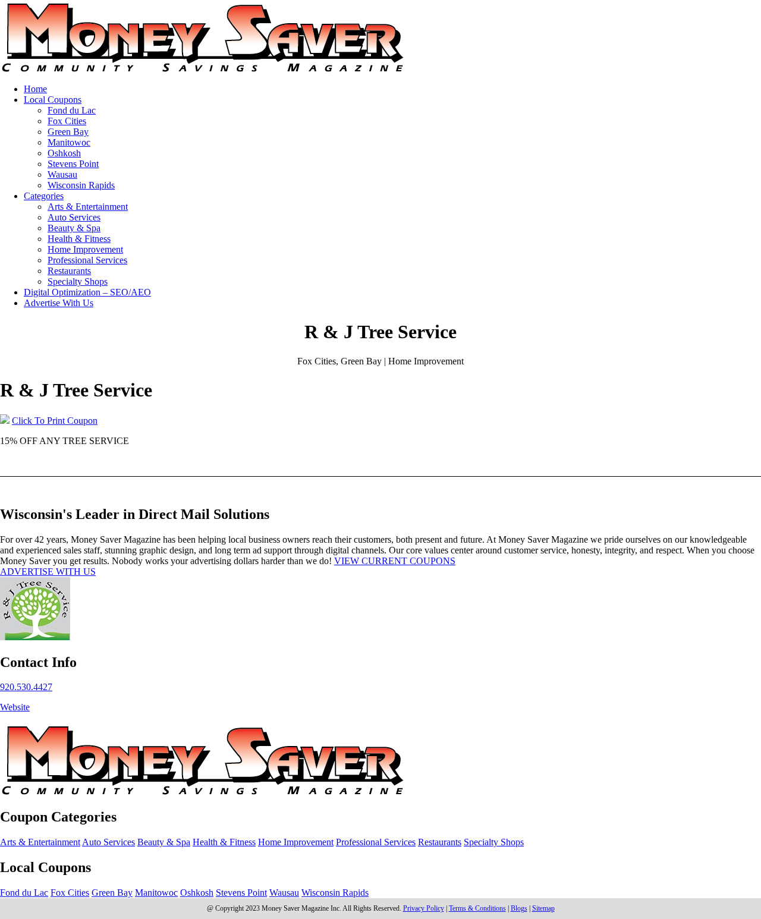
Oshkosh (64, 153)
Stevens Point (73, 164)
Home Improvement (85, 249)
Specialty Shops (78, 281)
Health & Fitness (79, 239)
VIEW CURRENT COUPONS (394, 561)
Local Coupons (52, 100)
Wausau (62, 174)
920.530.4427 (26, 687)
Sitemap (543, 908)
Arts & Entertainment (88, 207)
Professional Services (87, 260)
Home (35, 89)
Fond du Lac (72, 110)
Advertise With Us (58, 303)
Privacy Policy (423, 908)
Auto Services (74, 217)
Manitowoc (69, 142)
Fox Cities (67, 121)
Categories (44, 196)
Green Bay (68, 132)
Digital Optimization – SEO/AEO (87, 292)
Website (15, 707)
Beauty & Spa (74, 228)
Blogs (519, 908)
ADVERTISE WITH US (48, 571)
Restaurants (69, 271)
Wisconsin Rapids (81, 185)
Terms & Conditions (477, 908)
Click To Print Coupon (55, 421)
